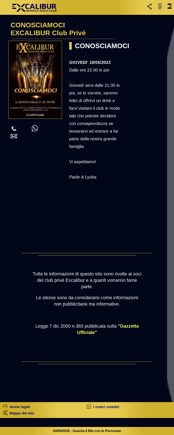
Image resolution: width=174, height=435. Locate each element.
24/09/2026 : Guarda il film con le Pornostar (87, 431)
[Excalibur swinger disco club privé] (35, 13)
